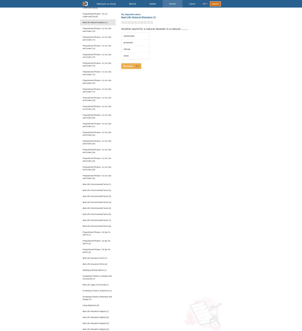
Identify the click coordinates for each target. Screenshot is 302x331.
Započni (215, 3)
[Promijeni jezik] (205, 4)
